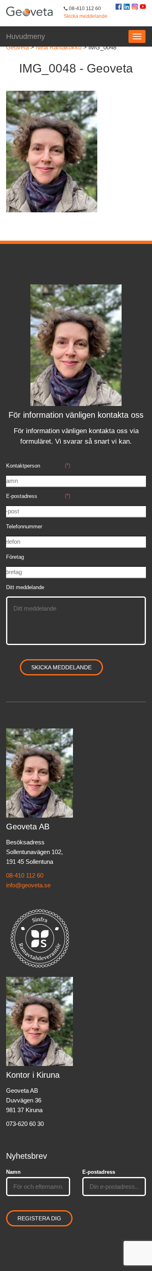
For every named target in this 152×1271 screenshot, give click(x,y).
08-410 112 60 (24, 875)
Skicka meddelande (85, 16)
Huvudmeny (25, 36)
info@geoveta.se (28, 885)
